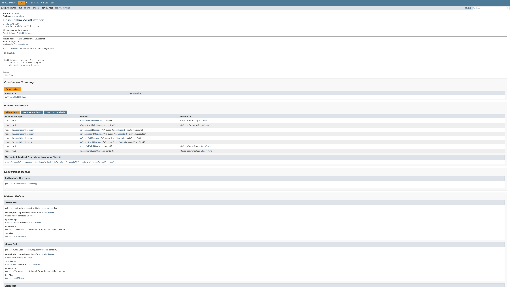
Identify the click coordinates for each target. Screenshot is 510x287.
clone (7, 162)
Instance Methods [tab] (32, 112)
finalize (28, 162)
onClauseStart (87, 134)
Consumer (97, 130)
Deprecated (36, 3)
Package (13, 3)
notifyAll (73, 162)
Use (28, 3)
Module (4, 3)
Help (52, 3)
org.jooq (15, 13)
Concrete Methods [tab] (55, 112)
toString (86, 162)
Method (35, 8)
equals (17, 162)
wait (95, 162)
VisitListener (26, 33)
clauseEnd (85, 120)
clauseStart (86, 125)
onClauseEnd (86, 130)
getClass (39, 162)
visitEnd (84, 146)
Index (45, 3)
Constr (27, 8)
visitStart (85, 151)
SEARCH (468, 8)
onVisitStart (86, 142)
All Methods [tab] (12, 112)
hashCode (51, 162)
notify (62, 162)
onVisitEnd (85, 138)
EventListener (9, 33)
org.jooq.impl (18, 16)
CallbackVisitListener (16, 97)
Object (14, 41)
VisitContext (97, 120)
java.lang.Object (10, 24)
